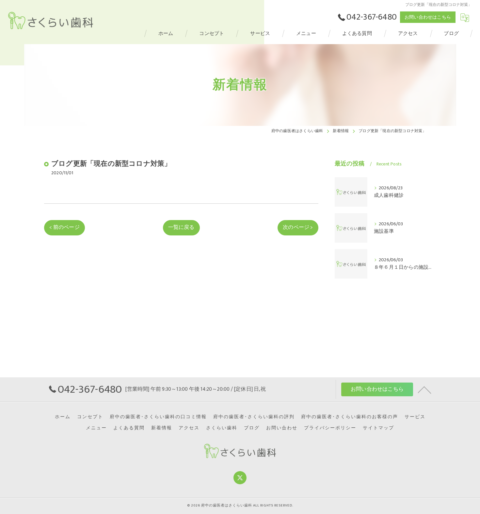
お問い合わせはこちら (428, 17)
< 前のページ (64, 227)
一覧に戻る (181, 227)
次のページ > (298, 227)
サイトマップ (378, 428)
